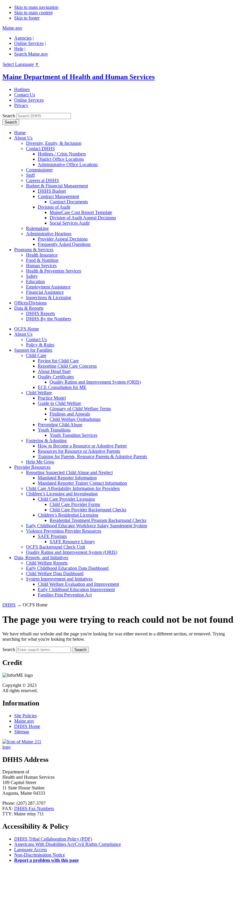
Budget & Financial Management (57, 185)
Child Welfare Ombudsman (75, 419)
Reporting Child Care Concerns (67, 366)
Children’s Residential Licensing (68, 514)
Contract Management (58, 196)
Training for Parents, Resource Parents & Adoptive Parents (92, 456)
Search (8, 115)
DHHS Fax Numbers (34, 808)
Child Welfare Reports (47, 562)
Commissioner (39, 169)
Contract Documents (69, 201)
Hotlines (22, 89)
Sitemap (21, 731)
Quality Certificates (56, 376)
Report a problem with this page (46, 860)
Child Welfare (39, 392)
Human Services (41, 265)
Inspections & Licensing (48, 297)
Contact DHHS (40, 148)
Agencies (23, 37)
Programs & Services (33, 249)
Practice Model (52, 397)
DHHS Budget (52, 191)
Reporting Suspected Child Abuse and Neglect (69, 472)
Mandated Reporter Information (67, 477)
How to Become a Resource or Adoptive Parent (82, 445)
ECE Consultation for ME (62, 387)
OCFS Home (26, 328)
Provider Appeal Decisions (63, 238)
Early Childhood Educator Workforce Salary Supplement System (86, 525)
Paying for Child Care (58, 360)
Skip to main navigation (36, 7)
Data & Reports (28, 308)
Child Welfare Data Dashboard (55, 573)
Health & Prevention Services (53, 270)
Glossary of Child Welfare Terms (80, 408)
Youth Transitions (54, 429)
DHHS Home (27, 726)
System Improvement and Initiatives (59, 578)
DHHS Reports (40, 313)
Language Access (30, 849)
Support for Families (33, 350)
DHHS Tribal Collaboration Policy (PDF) (53, 838)
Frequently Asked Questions (64, 244)
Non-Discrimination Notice (39, 854)
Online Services (29, 43)
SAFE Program (52, 536)
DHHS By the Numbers (48, 318)
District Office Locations (61, 159)
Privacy (21, 105)
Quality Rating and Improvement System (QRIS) (95, 382)
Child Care (36, 355)
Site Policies (25, 715)
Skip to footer (27, 17)
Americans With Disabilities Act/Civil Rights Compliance (67, 844)
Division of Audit (54, 207)
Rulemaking (37, 228)
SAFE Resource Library (72, 541)
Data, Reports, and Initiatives (41, 557)
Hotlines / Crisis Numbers (62, 153)
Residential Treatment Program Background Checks (98, 520)
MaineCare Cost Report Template (81, 212)
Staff (30, 175)
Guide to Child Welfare (59, 403)
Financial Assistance (45, 292)
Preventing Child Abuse (60, 424)
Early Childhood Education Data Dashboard (67, 568)
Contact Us (24, 94)
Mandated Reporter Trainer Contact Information (82, 483)
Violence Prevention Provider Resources (63, 530)
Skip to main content (33, 12)
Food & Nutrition (42, 260)
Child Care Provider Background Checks (88, 509)
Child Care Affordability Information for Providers (73, 488)
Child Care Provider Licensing (66, 499)
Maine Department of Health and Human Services (78, 77)
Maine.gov (12, 27)
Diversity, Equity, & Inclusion (53, 143)
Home (20, 132)
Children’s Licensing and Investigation (62, 493)
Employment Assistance (48, 286)
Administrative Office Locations (68, 164)
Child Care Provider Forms (75, 504)
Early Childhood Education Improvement (76, 589)
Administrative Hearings (48, 233)
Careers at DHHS (42, 180)
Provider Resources (32, 467)
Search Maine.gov (31, 53)
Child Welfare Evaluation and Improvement (78, 584)
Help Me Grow (40, 461)
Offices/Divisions (30, 302)
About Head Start (54, 371)
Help (18, 48)
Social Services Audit (69, 223)
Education (35, 281)
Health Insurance (42, 254)
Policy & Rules (40, 344)
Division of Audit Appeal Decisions (83, 217)
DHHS (9, 604)
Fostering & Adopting (46, 440)
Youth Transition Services (73, 435)
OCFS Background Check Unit (55, 546)
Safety (32, 276)
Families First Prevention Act (65, 594)
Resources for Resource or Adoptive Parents (79, 451)
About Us (23, 137)
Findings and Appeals (70, 413)
